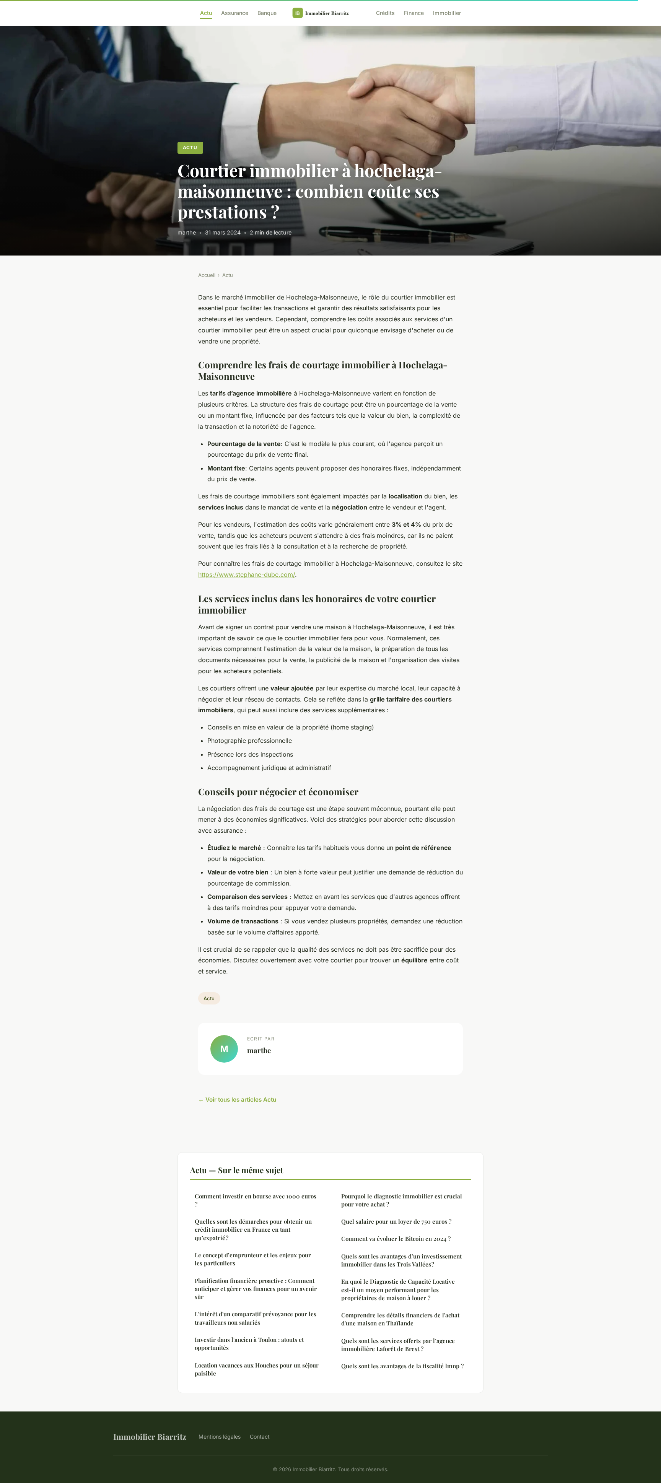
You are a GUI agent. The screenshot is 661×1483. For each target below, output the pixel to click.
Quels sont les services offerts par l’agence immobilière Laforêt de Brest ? (398, 1345)
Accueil (206, 275)
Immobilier (447, 13)
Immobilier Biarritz (149, 1436)
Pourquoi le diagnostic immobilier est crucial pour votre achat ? (401, 1200)
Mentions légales (220, 1436)
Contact (260, 1436)
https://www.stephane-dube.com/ (246, 574)
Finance (414, 13)
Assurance (234, 13)
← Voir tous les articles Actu (237, 1099)
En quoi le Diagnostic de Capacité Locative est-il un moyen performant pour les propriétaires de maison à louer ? (398, 1290)
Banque (267, 13)
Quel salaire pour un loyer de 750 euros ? (396, 1221)
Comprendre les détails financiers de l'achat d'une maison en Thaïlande (400, 1319)
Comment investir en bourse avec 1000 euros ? (255, 1200)
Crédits (385, 13)
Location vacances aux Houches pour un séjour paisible (257, 1369)
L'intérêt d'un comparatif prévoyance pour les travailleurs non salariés (255, 1318)
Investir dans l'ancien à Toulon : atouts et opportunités (249, 1343)
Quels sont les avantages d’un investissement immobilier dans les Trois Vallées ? (401, 1260)
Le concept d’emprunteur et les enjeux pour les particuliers (253, 1259)
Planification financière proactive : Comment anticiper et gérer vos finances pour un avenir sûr (256, 1289)
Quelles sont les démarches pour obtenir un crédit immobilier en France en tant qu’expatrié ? (253, 1230)
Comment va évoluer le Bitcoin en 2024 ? (396, 1238)
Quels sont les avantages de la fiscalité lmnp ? (402, 1366)
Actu (206, 13)
